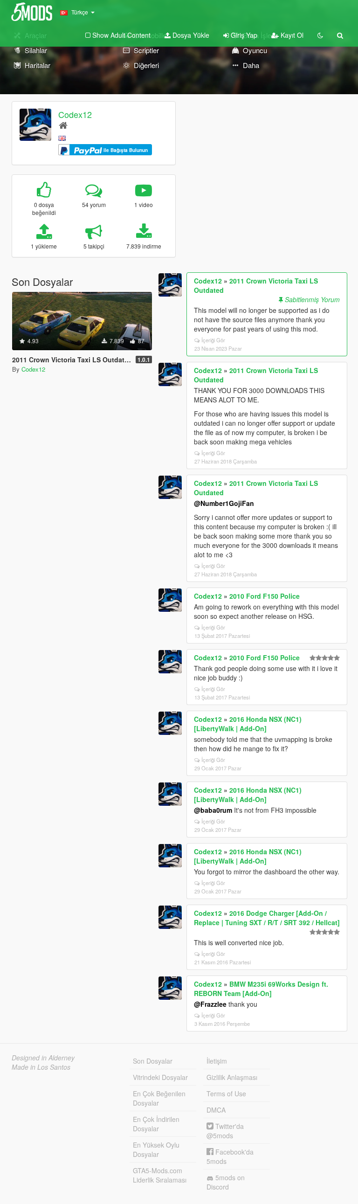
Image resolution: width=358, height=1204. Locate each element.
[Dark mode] (320, 35)
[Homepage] (63, 124)
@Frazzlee (210, 1004)
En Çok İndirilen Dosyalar (156, 1123)
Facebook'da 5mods (230, 1156)
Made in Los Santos (41, 1067)
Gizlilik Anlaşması (232, 1077)
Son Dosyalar (152, 1061)
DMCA (216, 1109)
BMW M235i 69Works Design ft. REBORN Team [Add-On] (261, 988)
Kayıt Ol (291, 35)
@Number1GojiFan (224, 503)
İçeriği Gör (213, 340)
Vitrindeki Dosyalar (160, 1077)
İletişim (217, 1061)
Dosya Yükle (190, 35)
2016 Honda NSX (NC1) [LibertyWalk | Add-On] (248, 723)
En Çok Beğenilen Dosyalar (159, 1098)
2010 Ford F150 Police (264, 596)
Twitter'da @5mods (225, 1130)
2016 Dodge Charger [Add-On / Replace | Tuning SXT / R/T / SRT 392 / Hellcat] (267, 917)
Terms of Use (226, 1093)
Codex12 (75, 114)
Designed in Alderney (43, 1057)
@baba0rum (213, 810)
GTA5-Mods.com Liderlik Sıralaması (159, 1175)
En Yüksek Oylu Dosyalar (156, 1149)
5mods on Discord (226, 1182)
